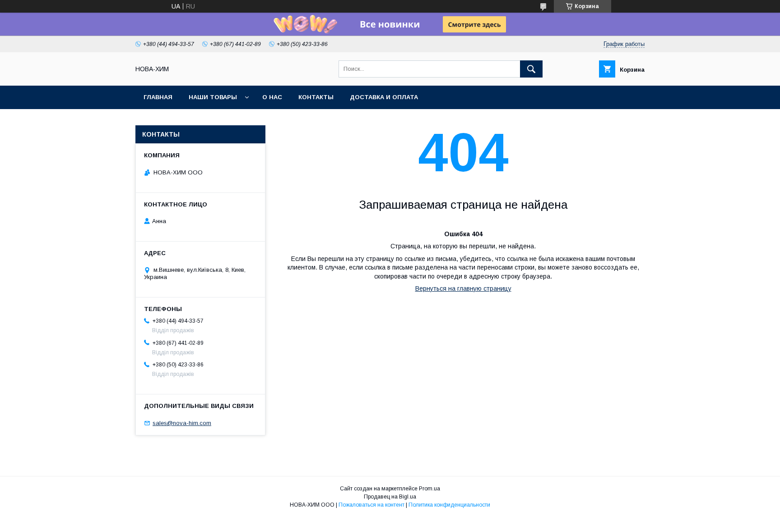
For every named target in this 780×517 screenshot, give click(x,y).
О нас (272, 97)
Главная (158, 97)
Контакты (316, 97)
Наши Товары (213, 97)
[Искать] (531, 69)
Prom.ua (429, 488)
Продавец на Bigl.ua (390, 497)
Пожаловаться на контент (371, 505)
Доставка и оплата (384, 97)
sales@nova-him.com (182, 423)
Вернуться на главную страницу (463, 288)
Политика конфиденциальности (449, 505)
